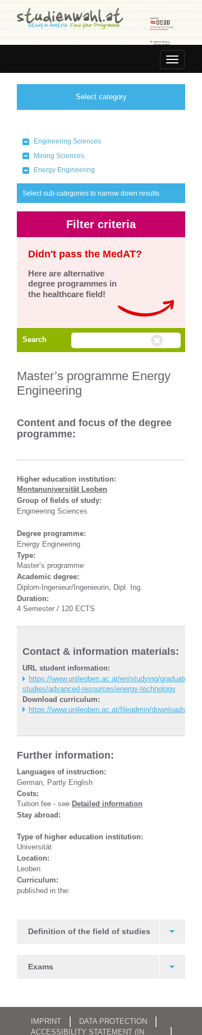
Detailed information (107, 804)
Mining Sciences (59, 156)
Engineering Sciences (67, 141)
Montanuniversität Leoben (62, 489)
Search (34, 339)
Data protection (113, 1021)
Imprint (46, 1021)
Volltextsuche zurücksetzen (158, 340)
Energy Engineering (64, 170)
